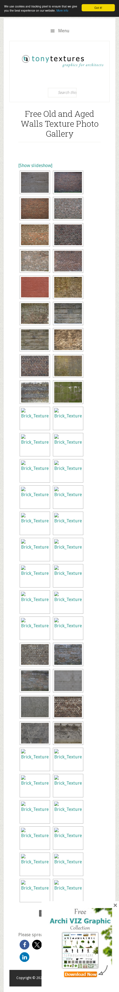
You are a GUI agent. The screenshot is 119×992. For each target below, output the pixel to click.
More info (62, 10)
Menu (63, 30)
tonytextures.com (62, 59)
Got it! (98, 8)
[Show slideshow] (35, 165)
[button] (24, 944)
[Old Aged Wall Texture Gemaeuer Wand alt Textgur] (35, 182)
